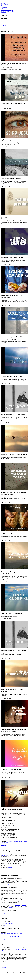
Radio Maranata (4, 4)
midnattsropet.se (6, 855)
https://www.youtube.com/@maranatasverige (11, 933)
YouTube (3, 3)
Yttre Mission (4, 7)
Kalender (3, 1)
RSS (7, 842)
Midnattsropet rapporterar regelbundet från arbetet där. (13, 884)
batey (21, 881)
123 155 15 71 (7, 925)
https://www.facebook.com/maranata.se (10, 936)
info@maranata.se (9, 923)
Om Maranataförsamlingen (7, 10)
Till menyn (3, 25)
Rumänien (17, 905)
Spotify (21, 841)
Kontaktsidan (11, 907)
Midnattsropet (4, 6)
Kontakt (2, 8)
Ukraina (24, 905)
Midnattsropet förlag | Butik (7, 11)
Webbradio (3, 12)
